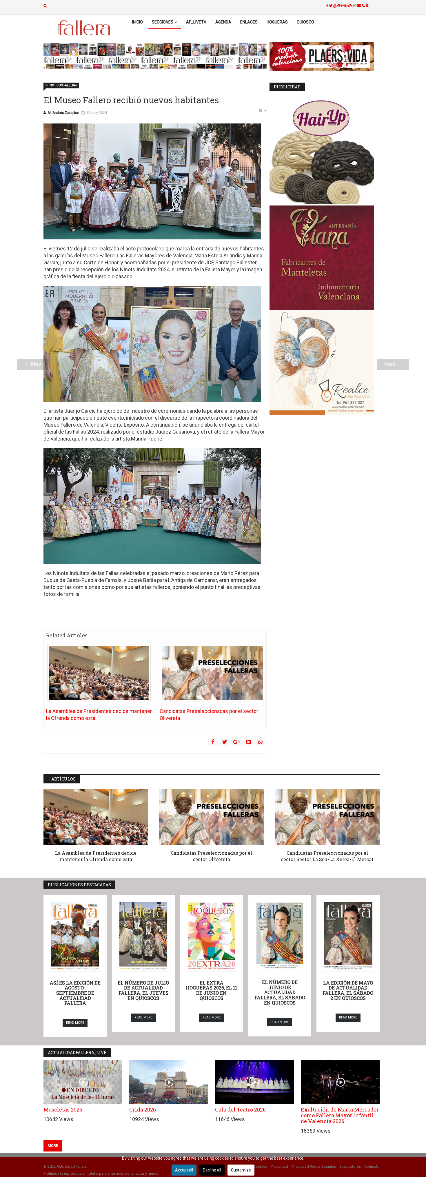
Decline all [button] (212, 1170)
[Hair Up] (325, 152)
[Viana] (325, 257)
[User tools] (262, 111)
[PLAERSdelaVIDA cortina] (325, 56)
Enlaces (249, 22)
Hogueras (277, 22)
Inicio (137, 22)
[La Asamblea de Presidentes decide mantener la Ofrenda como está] (99, 673)
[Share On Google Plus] (236, 742)
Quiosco (305, 22)
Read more (75, 1023)
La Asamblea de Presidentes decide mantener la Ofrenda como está (95, 856)
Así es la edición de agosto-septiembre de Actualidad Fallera (75, 993)
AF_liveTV (196, 22)
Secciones (162, 22)
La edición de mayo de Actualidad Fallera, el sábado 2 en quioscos (348, 990)
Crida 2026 (142, 1109)
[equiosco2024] (155, 56)
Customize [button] (241, 1170)
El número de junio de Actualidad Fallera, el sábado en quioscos (279, 992)
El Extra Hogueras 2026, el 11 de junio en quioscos (211, 990)
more (53, 1145)
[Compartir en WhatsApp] (260, 742)
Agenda (223, 22)
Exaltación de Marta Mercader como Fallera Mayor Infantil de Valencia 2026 (340, 1115)
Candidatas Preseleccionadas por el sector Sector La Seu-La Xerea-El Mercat (327, 856)
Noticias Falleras (63, 85)
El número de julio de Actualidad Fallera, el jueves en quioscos (143, 990)
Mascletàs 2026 (62, 1109)
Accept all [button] (184, 1170)
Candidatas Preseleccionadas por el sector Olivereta (211, 856)
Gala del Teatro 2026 (240, 1109)
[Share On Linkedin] (248, 742)
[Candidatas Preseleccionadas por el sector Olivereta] (212, 673)
